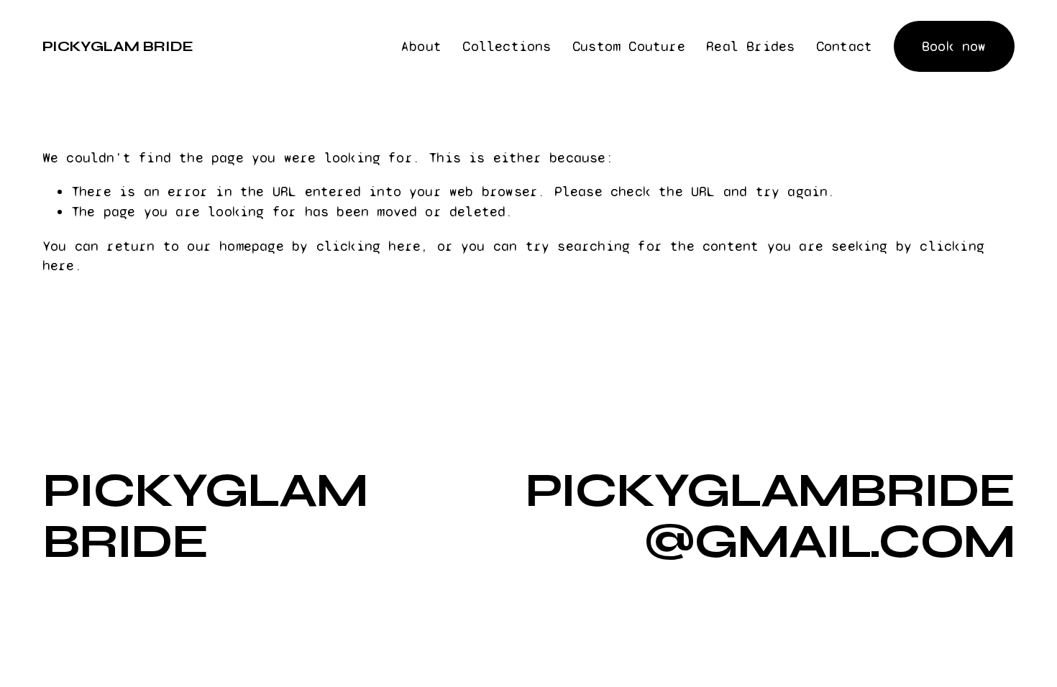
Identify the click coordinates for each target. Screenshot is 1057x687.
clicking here (368, 246)
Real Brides (750, 46)
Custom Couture (628, 46)
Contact (844, 46)
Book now (954, 46)
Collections (506, 46)
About (421, 46)
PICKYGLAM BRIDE (117, 46)
